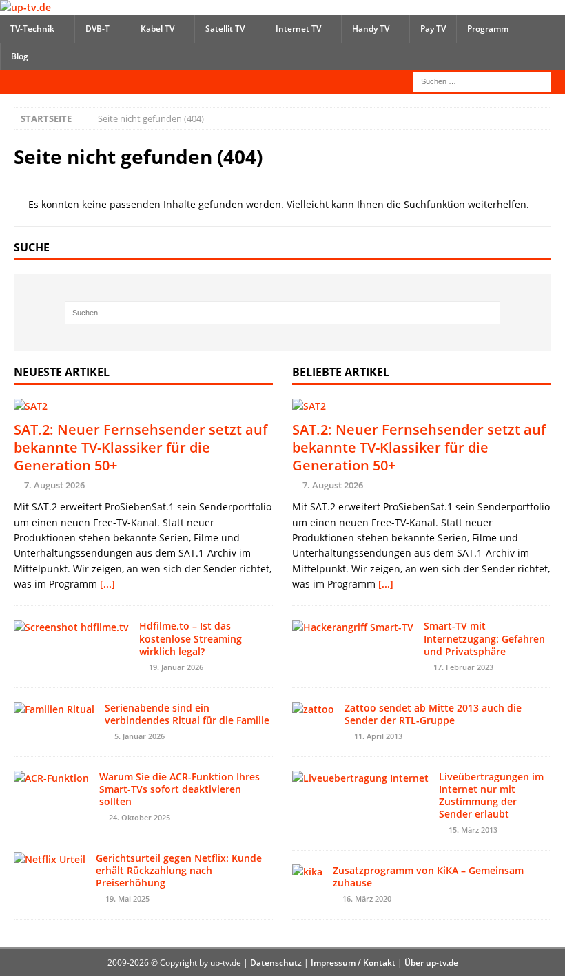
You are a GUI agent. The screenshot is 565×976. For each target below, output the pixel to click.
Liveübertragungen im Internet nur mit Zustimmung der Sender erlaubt (491, 795)
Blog (19, 56)
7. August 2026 (54, 485)
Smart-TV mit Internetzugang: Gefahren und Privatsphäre (484, 638)
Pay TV (433, 28)
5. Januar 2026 (139, 736)
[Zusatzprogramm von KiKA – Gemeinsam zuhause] (307, 872)
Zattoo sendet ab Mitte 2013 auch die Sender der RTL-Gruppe (433, 714)
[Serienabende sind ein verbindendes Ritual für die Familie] (54, 709)
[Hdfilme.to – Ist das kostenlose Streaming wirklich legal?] (71, 627)
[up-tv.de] (25, 7)
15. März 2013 (473, 829)
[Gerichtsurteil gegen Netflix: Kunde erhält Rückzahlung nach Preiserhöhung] (49, 859)
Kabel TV (157, 28)
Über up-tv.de (431, 962)
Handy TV (370, 28)
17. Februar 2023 (463, 667)
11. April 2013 (378, 736)
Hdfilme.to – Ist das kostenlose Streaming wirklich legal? (190, 638)
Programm (487, 28)
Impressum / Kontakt (353, 962)
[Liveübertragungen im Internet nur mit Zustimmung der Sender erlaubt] (360, 778)
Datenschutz (276, 962)
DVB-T (97, 28)
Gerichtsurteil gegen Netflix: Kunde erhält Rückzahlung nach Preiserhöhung (179, 870)
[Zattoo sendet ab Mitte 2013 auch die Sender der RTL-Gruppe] (313, 709)
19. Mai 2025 (127, 898)
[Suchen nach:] (482, 80)
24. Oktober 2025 (139, 817)
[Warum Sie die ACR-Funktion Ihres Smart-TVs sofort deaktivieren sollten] (51, 778)
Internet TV (298, 28)
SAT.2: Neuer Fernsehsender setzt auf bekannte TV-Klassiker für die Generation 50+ (140, 447)
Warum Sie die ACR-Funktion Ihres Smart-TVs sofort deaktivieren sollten (179, 789)
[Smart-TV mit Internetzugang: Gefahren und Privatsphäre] (352, 627)
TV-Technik (32, 28)
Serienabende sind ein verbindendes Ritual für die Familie (187, 714)
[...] (107, 583)
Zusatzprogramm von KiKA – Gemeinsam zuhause (428, 876)
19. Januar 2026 (176, 667)
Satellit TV (225, 28)
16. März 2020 (366, 898)
